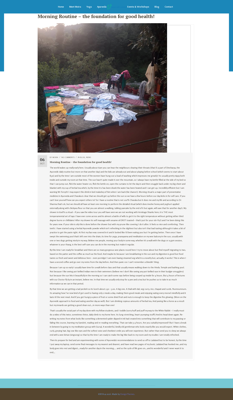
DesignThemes (127, 394)
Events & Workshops (138, 6)
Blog (157, 6)
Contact (169, 6)
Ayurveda (101, 6)
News (88, 157)
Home (61, 6)
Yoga (89, 6)
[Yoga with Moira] (116, 6)
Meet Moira (75, 6)
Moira (55, 157)
